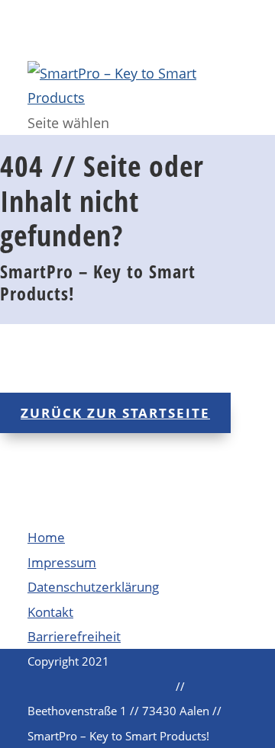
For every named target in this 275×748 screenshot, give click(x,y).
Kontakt (50, 612)
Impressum (62, 562)
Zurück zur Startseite (115, 413)
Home (46, 537)
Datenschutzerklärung (93, 587)
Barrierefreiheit (74, 636)
